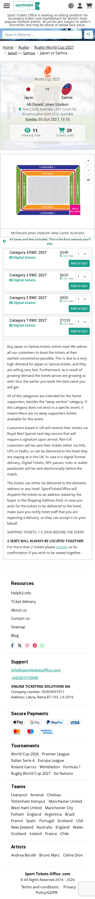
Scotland (65, 820)
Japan (13, 52)
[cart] (89, 6)
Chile (64, 833)
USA (79, 820)
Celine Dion (73, 855)
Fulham (17, 814)
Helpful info (21, 593)
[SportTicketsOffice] (27, 6)
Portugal (46, 820)
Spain (31, 820)
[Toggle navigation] (7, 6)
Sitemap (18, 627)
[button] (71, 6)
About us (19, 610)
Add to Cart (79, 263)
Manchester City (59, 807)
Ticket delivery (23, 601)
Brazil (69, 814)
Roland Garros (23, 766)
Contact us (20, 618)
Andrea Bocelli (23, 855)
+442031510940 (24, 677)
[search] (88, 34)
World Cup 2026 (25, 754)
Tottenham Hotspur (28, 801)
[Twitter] (20, 645)
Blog (15, 635)
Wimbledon (50, 766)
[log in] (79, 6)
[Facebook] (12, 645)
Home (8, 47)
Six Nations (63, 773)
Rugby (23, 47)
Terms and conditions (40, 887)
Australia (44, 827)
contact (62, 547)
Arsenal (37, 794)
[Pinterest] (35, 645)
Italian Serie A (23, 760)
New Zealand (22, 827)
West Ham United (26, 807)
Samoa (29, 52)
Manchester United (65, 801)
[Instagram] (27, 645)
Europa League (51, 760)
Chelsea (54, 794)
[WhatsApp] (42, 645)
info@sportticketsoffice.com (36, 670)
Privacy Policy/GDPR (56, 889)
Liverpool (19, 794)
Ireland (36, 833)
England (34, 814)
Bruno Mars (49, 855)
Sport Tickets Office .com (47, 873)
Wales (78, 827)
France (17, 820)
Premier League (55, 754)
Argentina (53, 814)
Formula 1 (72, 766)
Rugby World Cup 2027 (54, 47)
